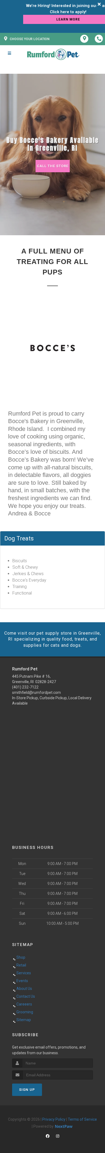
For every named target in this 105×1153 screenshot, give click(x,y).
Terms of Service (82, 1119)
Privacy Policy (53, 1119)
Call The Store (52, 166)
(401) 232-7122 (25, 687)
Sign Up (27, 1090)
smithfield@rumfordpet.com (36, 692)
